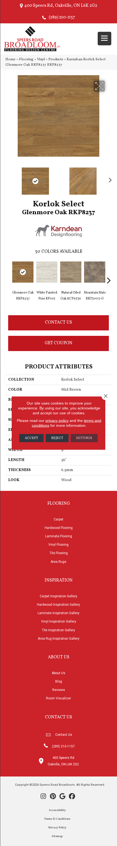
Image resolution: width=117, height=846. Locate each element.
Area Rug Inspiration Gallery (58, 638)
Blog (58, 681)
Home (10, 59)
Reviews (58, 690)
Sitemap (57, 836)
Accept (31, 438)
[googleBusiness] (62, 797)
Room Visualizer (58, 698)
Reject (57, 438)
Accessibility (57, 810)
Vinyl (41, 59)
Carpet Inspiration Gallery (58, 596)
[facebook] (72, 797)
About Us (58, 673)
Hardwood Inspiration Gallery (58, 605)
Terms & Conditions (57, 819)
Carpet (58, 519)
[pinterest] (53, 797)
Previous (8, 178)
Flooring (26, 59)
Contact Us (58, 323)
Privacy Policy (57, 828)
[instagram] (43, 797)
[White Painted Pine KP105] (47, 272)
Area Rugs (58, 562)
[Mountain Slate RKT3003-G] (95, 272)
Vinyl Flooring (58, 545)
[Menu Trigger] (104, 38)
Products (55, 59)
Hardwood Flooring (59, 528)
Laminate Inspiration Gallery (58, 613)
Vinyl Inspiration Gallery (58, 621)
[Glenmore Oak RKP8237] (23, 272)
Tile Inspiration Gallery (58, 630)
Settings (84, 438)
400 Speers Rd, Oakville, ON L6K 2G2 (60, 6)
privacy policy (57, 420)
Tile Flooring (59, 553)
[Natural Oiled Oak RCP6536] (71, 272)
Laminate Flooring (58, 536)
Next (109, 178)
